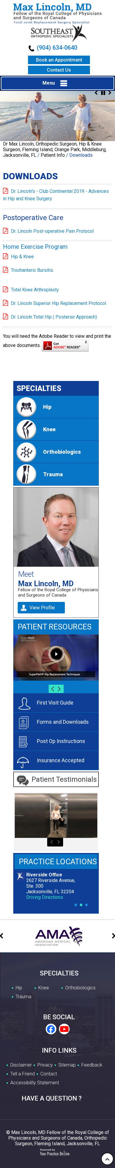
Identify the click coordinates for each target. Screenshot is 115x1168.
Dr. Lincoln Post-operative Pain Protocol (52, 231)
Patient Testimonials (64, 779)
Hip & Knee (22, 256)
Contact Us (59, 70)
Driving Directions (44, 897)
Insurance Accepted (60, 760)
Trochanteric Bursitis (32, 270)
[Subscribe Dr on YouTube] (64, 1029)
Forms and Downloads (63, 722)
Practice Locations (58, 861)
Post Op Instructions (61, 741)
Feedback (91, 1065)
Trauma (53, 474)
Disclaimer (21, 1065)
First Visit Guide (55, 702)
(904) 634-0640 (57, 47)
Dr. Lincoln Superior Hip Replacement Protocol (58, 303)
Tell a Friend (22, 1074)
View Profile (42, 607)
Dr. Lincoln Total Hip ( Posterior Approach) (54, 317)
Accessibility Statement (34, 1082)
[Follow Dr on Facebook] (51, 1029)
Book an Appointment (59, 60)
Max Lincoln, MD (46, 583)
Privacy (45, 1065)
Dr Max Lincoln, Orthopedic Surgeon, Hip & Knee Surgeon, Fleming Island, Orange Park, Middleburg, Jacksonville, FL (54, 149)
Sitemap (67, 1065)
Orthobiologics (62, 452)
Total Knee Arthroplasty (35, 290)
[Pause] (103, 93)
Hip (47, 407)
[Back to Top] (107, 1158)
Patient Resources (54, 626)
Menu (48, 83)
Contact (48, 1074)
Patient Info (53, 155)
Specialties (39, 388)
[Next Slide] (110, 93)
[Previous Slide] (96, 93)
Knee (49, 429)
